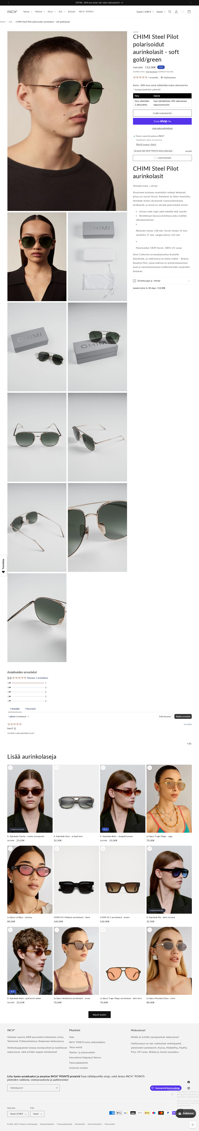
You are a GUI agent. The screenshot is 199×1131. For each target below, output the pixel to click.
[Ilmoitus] (190, 3)
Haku (71, 1037)
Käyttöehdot (80, 1124)
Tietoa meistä (75, 1047)
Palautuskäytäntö (47, 1124)
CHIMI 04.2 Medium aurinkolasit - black (72, 917)
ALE (11, 22)
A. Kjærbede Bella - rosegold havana (116, 836)
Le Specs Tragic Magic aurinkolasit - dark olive (121, 998)
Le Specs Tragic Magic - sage (159, 836)
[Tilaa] (56, 1087)
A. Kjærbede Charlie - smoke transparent (25, 836)
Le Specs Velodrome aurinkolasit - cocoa (72, 998)
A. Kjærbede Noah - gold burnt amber (24, 998)
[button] (28, 12)
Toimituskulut (151, 71)
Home (2, 22)
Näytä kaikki (99, 1014)
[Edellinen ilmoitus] (8, 3)
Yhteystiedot (109, 1124)
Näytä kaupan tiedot (146, 144)
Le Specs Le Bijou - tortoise (19, 917)
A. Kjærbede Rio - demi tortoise (161, 917)
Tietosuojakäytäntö (78, 1062)
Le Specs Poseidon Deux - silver (161, 998)
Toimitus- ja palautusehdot (82, 1052)
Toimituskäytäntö (95, 1124)
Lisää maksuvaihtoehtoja (162, 128)
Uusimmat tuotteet (78, 1067)
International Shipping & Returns (85, 1057)
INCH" (16, 1124)
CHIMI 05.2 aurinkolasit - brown (115, 917)
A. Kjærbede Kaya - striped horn (68, 836)
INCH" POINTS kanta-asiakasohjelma (87, 1042)
